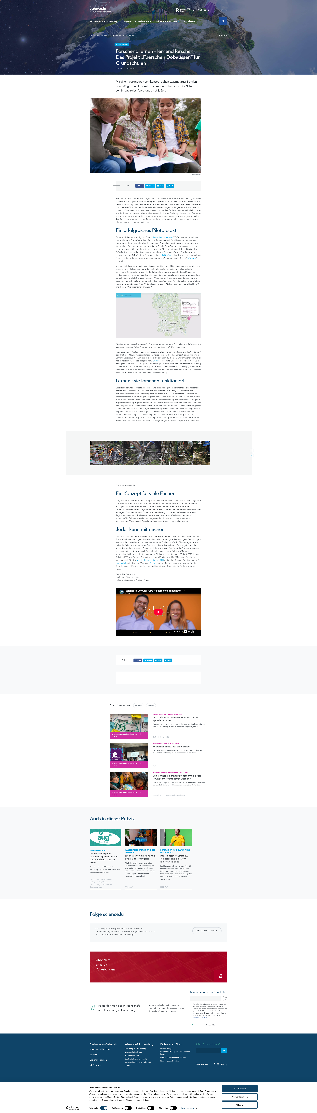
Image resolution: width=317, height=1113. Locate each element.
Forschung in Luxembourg (135, 1048)
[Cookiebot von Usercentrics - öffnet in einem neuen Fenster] (72, 1108)
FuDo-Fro (166, 255)
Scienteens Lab (96, 887)
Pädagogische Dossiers (169, 1061)
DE (222, 10)
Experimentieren (143, 21)
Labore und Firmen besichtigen (173, 1057)
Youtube (153, 563)
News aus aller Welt (100, 1049)
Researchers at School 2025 (166, 743)
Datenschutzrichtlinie (200, 1018)
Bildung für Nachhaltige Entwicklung (170, 772)
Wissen (127, 21)
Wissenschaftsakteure (133, 1052)
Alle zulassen (240, 1089)
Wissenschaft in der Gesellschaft (122, 35)
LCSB (103, 884)
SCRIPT (156, 360)
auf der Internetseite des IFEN (150, 560)
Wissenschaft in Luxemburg (104, 21)
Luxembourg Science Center (101, 879)
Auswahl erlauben (240, 1097)
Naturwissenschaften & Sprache (168, 714)
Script (128, 68)
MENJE (132, 68)
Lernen (151, 706)
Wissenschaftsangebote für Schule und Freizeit (175, 1053)
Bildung (138, 706)
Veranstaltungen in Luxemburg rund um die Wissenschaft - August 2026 (104, 858)
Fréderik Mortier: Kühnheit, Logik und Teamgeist (140, 857)
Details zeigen (187, 1108)
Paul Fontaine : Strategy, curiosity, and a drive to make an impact (174, 858)
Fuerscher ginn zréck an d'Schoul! (172, 746)
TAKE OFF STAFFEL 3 (140, 851)
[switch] (128, 1108)
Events (127, 1066)
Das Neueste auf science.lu (103, 1044)
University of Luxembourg (175, 795)
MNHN (109, 884)
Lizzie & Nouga (166, 1048)
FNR (167, 737)
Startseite (224, 35)
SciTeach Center (158, 737)
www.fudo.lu (121, 563)
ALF (131, 887)
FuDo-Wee (191, 258)
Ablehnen (240, 1105)
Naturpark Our (95, 882)
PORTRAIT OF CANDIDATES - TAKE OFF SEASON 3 (175, 851)
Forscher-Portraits (132, 1055)
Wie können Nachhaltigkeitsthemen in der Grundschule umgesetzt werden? (177, 777)
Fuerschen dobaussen (163, 237)
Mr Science (189, 21)
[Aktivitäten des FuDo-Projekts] (98, 453)
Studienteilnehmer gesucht (136, 1059)
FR (226, 10)
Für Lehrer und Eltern (166, 21)
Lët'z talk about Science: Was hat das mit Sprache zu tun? (176, 719)
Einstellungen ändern (207, 931)
